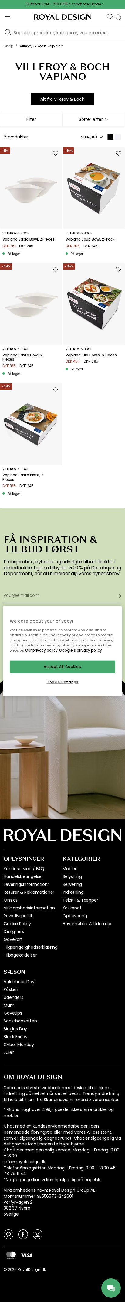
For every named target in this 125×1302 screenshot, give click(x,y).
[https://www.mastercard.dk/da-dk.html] (11, 1255)
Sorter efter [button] (91, 119)
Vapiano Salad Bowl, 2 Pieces (28, 239)
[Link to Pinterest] (8, 1234)
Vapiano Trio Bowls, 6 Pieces (91, 355)
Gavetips (13, 1013)
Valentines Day (19, 982)
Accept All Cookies (62, 666)
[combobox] (93, 119)
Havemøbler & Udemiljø (86, 923)
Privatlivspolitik (18, 916)
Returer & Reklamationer (29, 892)
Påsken (11, 989)
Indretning (72, 892)
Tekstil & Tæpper (80, 900)
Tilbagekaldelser (20, 955)
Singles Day (15, 1029)
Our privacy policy (41, 650)
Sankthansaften (20, 1021)
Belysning (72, 876)
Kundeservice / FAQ (24, 868)
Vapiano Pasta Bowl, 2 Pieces (22, 357)
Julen (9, 1052)
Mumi (9, 1005)
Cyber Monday (19, 1044)
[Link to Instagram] (37, 1234)
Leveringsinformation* (27, 884)
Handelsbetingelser (23, 876)
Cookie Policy (17, 923)
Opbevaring (74, 916)
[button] (110, 17)
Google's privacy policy (80, 650)
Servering (72, 884)
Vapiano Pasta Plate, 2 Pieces (22, 477)
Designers (14, 931)
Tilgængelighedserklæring (31, 947)
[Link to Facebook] (23, 1234)
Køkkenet (72, 908)
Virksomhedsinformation (29, 908)
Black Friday (16, 1037)
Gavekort (13, 939)
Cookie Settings (62, 681)
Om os (11, 900)
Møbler (69, 868)
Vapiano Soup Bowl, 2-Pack (90, 239)
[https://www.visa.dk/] (26, 1255)
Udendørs (13, 997)
